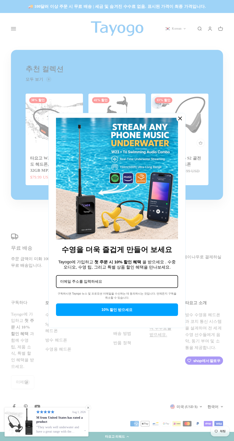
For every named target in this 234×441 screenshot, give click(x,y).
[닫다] (180, 118)
